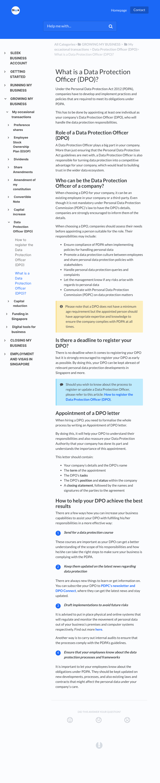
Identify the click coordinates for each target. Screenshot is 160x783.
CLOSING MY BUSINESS (21, 343)
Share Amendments (23, 170)
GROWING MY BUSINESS (21, 101)
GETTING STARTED (17, 74)
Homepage (119, 10)
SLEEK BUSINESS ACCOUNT (18, 58)
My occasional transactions (23, 114)
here (98, 629)
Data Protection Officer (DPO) (23, 227)
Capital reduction (20, 304)
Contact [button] (139, 10)
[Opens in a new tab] (99, 745)
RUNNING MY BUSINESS (21, 87)
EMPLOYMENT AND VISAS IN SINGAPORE (22, 359)
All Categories (64, 44)
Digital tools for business (24, 329)
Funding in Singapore (20, 316)
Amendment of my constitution (24, 184)
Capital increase (19, 212)
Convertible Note (22, 199)
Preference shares (21, 127)
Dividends (21, 159)
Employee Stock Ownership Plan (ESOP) (21, 144)
